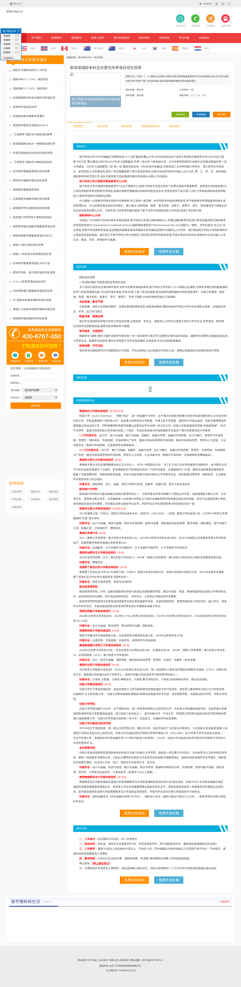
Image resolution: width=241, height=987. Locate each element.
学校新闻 (164, 37)
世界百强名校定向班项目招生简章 (33, 152)
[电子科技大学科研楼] (214, 912)
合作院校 (35, 499)
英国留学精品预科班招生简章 (30, 318)
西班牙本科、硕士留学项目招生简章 (34, 272)
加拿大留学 (97, 37)
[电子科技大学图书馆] (139, 912)
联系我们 (124, 960)
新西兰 (122, 48)
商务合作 (114, 960)
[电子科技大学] (15, 11)
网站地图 (135, 960)
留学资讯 (53, 499)
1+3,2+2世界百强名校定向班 (29, 281)
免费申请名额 (169, 251)
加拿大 (74, 48)
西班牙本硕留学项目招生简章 (30, 180)
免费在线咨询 (134, 251)
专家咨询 (180, 114)
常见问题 (184, 37)
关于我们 (36, 37)
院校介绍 (35, 491)
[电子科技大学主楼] (26, 912)
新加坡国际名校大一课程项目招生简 (34, 143)
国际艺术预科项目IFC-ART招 (30, 70)
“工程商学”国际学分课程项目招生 (32, 162)
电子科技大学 (85, 57)
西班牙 (185, 48)
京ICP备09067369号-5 (152, 960)
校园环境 (16, 507)
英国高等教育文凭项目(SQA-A (30, 125)
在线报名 (204, 37)
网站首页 (17, 3)
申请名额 (201, 114)
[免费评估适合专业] (35, 449)
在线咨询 (224, 901)
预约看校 (221, 114)
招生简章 (144, 37)
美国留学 (56, 37)
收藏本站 (207, 3)
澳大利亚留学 (122, 37)
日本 (143, 48)
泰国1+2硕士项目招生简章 (28, 244)
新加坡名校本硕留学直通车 (29, 116)
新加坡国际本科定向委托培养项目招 (34, 97)
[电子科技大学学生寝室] (101, 912)
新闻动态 (53, 491)
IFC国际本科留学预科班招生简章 (32, 300)
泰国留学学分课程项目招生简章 (31, 208)
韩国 (164, 48)
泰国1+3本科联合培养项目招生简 (32, 254)
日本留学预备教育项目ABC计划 (31, 263)
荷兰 (207, 48)
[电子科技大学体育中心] (64, 912)
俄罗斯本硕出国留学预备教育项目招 (34, 226)
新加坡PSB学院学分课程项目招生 (32, 217)
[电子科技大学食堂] (176, 912)
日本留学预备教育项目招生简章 (31, 171)
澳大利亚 (98, 48)
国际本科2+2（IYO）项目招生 (30, 79)
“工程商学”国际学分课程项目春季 (32, 134)
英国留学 (76, 37)
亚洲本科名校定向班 (25, 106)
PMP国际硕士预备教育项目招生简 (33, 290)
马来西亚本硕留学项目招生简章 (31, 198)
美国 (33, 48)
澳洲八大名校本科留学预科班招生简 (34, 309)
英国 (53, 48)
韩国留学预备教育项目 (26, 189)
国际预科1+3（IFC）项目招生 (30, 88)
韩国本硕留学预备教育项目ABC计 (33, 235)
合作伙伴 (103, 960)
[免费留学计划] (35, 417)
